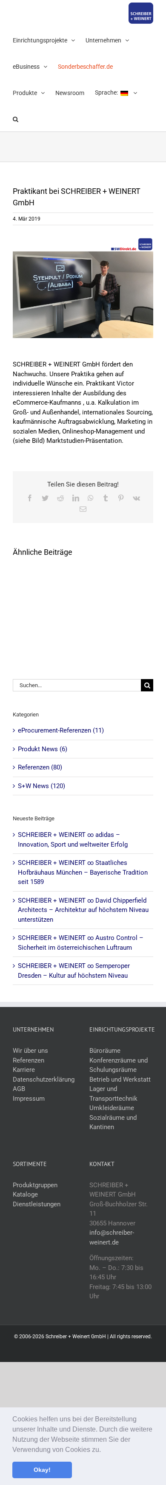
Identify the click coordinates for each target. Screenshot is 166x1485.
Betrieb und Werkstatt (120, 1079)
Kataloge (25, 1194)
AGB (19, 1089)
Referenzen (28, 1060)
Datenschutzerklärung (43, 1079)
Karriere (24, 1070)
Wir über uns (30, 1050)
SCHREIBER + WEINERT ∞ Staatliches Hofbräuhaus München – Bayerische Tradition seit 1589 (83, 872)
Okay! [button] (42, 1469)
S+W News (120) (41, 786)
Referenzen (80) (40, 767)
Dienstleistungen (36, 1204)
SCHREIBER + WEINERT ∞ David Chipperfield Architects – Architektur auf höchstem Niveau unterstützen (83, 910)
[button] (104, 1450)
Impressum (29, 1098)
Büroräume (104, 1050)
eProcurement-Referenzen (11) (61, 730)
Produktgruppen (35, 1185)
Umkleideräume (111, 1108)
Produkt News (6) (42, 749)
